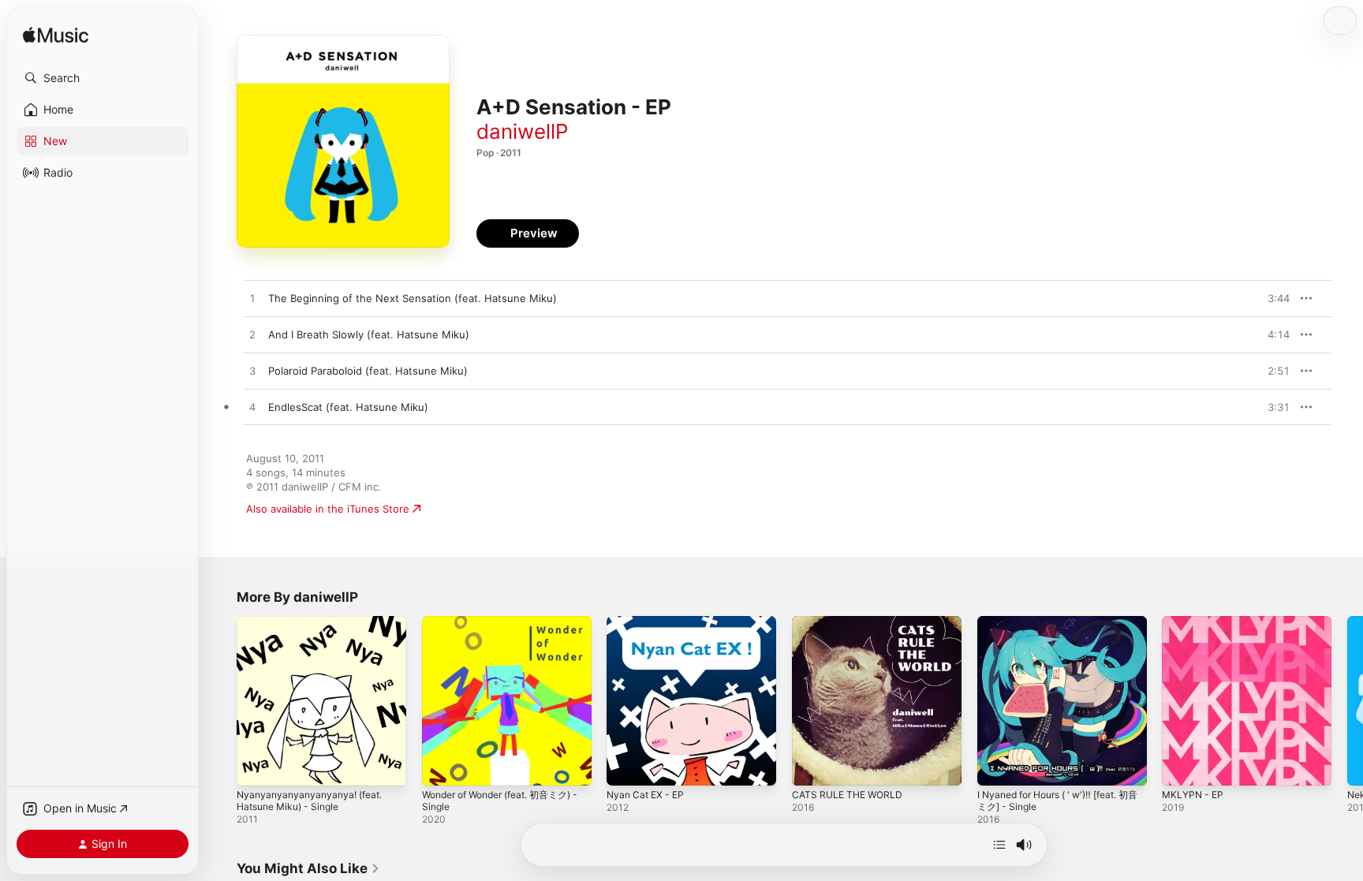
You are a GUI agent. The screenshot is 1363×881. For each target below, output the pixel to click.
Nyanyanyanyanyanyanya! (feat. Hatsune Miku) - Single (315, 628)
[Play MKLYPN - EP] (1181, 766)
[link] (308, 868)
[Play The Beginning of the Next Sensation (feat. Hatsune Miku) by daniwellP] (252, 299)
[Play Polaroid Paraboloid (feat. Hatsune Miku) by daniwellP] (252, 371)
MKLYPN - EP (1195, 622)
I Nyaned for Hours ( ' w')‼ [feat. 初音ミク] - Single (1057, 628)
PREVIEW (1272, 298)
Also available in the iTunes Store (327, 508)
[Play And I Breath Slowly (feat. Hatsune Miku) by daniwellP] (252, 335)
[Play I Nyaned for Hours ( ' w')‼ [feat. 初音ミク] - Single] (997, 766)
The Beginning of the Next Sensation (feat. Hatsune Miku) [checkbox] (412, 298)
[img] (55, 36)
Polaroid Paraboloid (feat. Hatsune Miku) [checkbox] (368, 370)
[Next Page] (1347, 700)
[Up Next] (999, 845)
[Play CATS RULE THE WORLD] (811, 766)
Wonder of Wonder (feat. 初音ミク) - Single (500, 628)
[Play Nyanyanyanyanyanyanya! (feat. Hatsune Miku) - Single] (256, 766)
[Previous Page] (221, 700)
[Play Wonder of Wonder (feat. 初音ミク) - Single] (442, 766)
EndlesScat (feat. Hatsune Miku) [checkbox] (348, 407)
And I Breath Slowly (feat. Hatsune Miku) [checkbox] (368, 334)
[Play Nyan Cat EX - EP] (626, 766)
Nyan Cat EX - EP (649, 622)
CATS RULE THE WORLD (851, 622)
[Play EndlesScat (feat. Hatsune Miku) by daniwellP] (252, 408)
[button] (102, 78)
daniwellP (522, 131)
